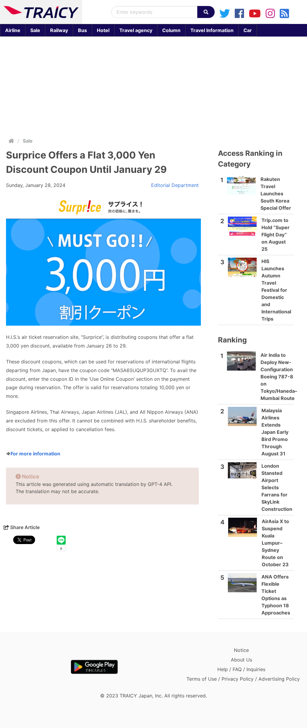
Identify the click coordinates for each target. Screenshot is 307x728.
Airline (12, 30)
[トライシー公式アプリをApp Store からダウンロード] (38, 667)
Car (247, 30)
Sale (35, 30)
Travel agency (135, 30)
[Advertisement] (153, 86)
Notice (241, 650)
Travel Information (212, 30)
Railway (59, 30)
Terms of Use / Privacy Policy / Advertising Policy (243, 679)
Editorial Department (175, 185)
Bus (82, 30)
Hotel (103, 30)
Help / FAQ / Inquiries (241, 669)
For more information (35, 454)
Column (171, 30)
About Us (241, 660)
